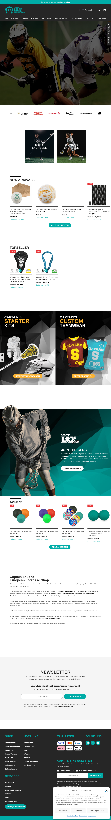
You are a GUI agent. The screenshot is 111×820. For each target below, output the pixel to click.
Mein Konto (9, 783)
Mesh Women (10, 761)
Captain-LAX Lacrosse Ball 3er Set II (73, 532)
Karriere (27, 758)
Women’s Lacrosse (30, 18)
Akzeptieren (62, 811)
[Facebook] (88, 742)
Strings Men (10, 765)
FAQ (7, 798)
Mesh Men (9, 758)
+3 (20, 203)
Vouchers (102, 18)
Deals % (90, 18)
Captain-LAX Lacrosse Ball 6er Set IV (21, 532)
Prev (7, 201)
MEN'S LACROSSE (44, 690)
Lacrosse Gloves (56, 593)
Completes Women (12, 746)
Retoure (8, 794)
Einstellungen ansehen (97, 811)
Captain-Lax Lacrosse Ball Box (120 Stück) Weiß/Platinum (98, 211)
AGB (25, 750)
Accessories (77, 18)
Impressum (92, 816)
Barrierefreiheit (30, 765)
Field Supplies (61, 18)
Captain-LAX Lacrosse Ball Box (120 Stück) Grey (47, 210)
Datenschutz (83, 816)
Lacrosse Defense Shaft (65, 591)
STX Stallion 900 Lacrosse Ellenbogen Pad (21, 210)
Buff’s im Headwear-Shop (51, 618)
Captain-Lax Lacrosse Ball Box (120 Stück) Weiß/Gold (72, 211)
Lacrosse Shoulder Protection (72, 593)
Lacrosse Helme (42, 596)
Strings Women (11, 769)
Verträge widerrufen (15, 807)
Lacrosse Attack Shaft (84, 591)
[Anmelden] (99, 10)
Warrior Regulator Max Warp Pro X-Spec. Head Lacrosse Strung (20, 279)
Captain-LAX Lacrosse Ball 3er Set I (47, 532)
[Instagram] (93, 742)
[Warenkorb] (104, 10)
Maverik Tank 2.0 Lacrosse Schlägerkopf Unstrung (47, 278)
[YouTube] (98, 742)
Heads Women (11, 754)
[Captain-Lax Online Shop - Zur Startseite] (15, 10)
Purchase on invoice (55, 2)
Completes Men (11, 743)
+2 (20, 270)
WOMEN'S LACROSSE (63, 690)
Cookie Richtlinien (31, 761)
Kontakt (8, 786)
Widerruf (27, 754)
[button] (107, 790)
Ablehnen (78, 811)
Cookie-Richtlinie (72, 816)
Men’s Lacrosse (11, 18)
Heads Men (9, 750)
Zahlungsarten (11, 801)
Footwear (46, 18)
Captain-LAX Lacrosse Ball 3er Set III (98, 532)
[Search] (78, 10)
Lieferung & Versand (13, 790)
